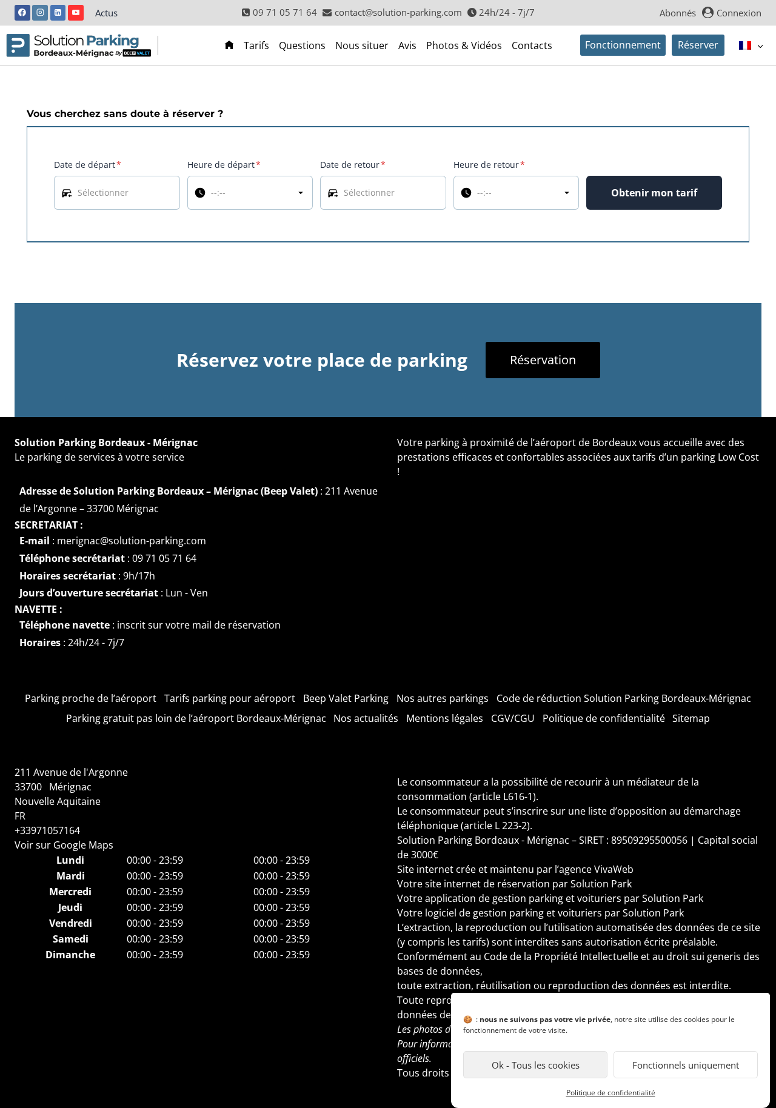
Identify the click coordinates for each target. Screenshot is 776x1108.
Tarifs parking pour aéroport (229, 698)
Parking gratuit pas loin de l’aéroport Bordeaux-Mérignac (196, 718)
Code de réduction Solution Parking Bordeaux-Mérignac (624, 698)
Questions (302, 45)
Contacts (532, 45)
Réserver (698, 45)
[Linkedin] (58, 13)
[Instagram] (40, 13)
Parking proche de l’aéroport (90, 698)
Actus (106, 13)
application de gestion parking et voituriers (523, 898)
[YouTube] (76, 13)
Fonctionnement (623, 45)
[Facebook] (22, 13)
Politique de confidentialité (610, 1092)
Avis (407, 45)
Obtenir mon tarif (654, 192)
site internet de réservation (487, 883)
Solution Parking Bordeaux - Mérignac (106, 442)
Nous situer (362, 45)
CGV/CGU (513, 718)
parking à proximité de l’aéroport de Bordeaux (531, 442)
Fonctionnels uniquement (685, 1065)
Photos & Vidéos (464, 45)
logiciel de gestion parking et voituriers (513, 912)
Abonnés (678, 13)
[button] (117, 193)
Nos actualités (365, 718)
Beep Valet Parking (346, 698)
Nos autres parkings (442, 698)
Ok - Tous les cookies (536, 1065)
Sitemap (691, 718)
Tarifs (256, 45)
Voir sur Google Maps (64, 845)
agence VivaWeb (596, 869)
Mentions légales (444, 718)
